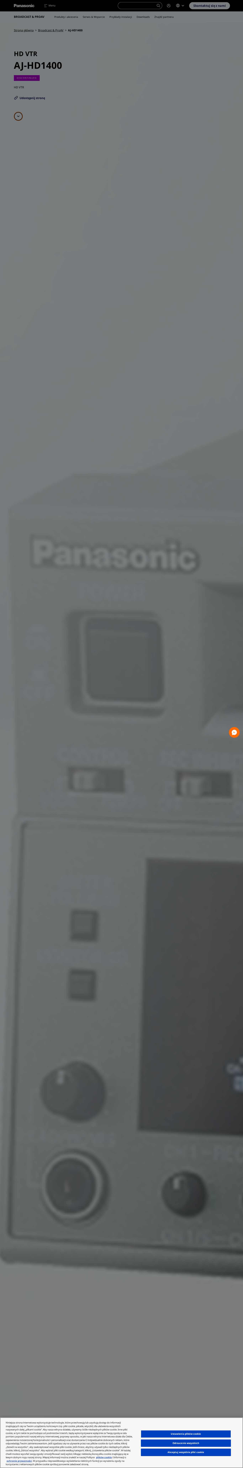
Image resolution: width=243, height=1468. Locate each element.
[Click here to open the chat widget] (234, 732)
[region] (121, 1442)
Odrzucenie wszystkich (186, 1443)
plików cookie (104, 1457)
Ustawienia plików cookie (186, 1433)
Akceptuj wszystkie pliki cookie (186, 1452)
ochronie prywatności (19, 1460)
